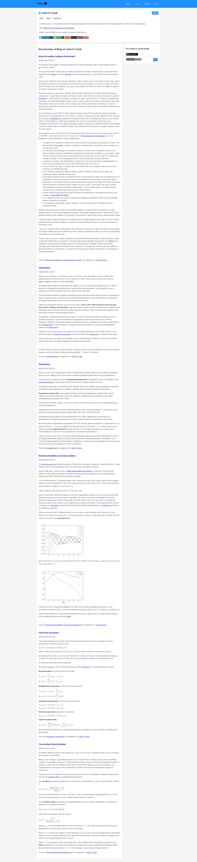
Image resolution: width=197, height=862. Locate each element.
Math (48, 18)
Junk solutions (44, 268)
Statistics (57, 18)
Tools (137, 4)
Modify (155, 13)
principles (42, 98)
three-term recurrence (62, 334)
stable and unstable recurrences (79, 471)
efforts (111, 241)
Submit (147, 4)
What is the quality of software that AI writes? (57, 56)
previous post (47, 325)
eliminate (68, 74)
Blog (41, 18)
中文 (156, 4)
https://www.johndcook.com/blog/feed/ (58, 28)
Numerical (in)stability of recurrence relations (57, 456)
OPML (127, 4)
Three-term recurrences (49, 633)
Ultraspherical (44, 364)
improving (54, 118)
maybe (53, 74)
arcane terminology (46, 382)
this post (106, 505)
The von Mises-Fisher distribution (52, 744)
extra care (94, 334)
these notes (53, 327)
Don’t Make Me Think (60, 195)
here (60, 145)
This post (54, 505)
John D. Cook (50, 12)
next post (85, 667)
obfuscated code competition (93, 136)
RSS (155, 59)
